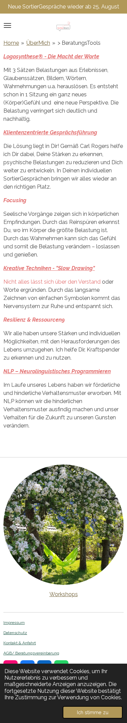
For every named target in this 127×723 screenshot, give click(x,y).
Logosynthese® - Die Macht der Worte (51, 56)
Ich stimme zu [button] (92, 712)
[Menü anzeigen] (7, 25)
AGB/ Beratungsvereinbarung (31, 653)
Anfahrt (28, 643)
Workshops (63, 594)
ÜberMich (38, 43)
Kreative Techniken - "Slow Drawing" (49, 268)
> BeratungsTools (79, 43)
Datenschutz (15, 632)
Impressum (14, 622)
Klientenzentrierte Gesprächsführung (50, 132)
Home (11, 43)
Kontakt (10, 643)
